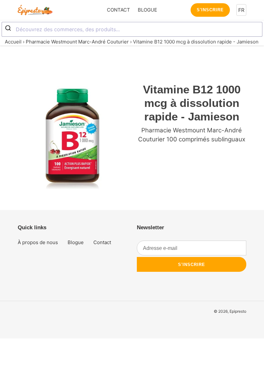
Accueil (13, 42)
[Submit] (9, 28)
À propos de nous (38, 242)
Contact (102, 242)
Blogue (76, 242)
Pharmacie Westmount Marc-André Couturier (77, 42)
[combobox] (132, 29)
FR (241, 10)
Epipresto (238, 311)
